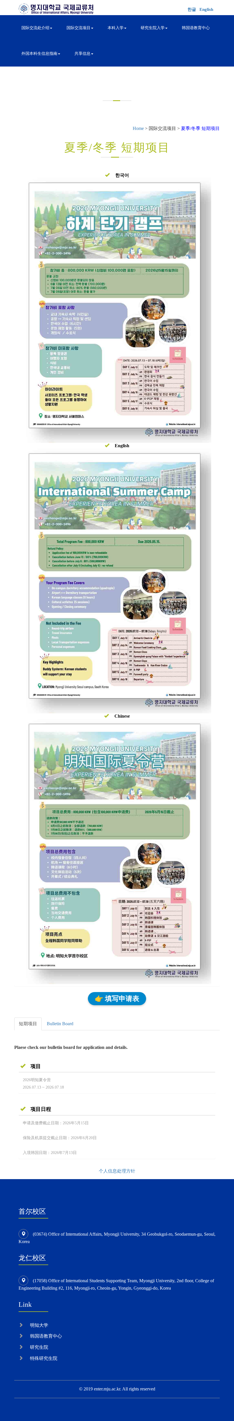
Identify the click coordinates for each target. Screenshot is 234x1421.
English (206, 9)
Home (138, 128)
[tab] (117, 1066)
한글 (191, 9)
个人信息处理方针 (117, 1171)
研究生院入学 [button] (153, 28)
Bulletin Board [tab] (60, 1023)
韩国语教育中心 (196, 28)
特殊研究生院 (43, 1358)
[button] (117, 175)
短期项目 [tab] (28, 1023)
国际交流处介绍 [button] (35, 28)
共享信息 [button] (82, 53)
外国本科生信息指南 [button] (39, 53)
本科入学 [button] (116, 28)
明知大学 (39, 1325)
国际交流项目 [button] (78, 28)
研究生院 (39, 1347)
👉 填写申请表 (117, 998)
